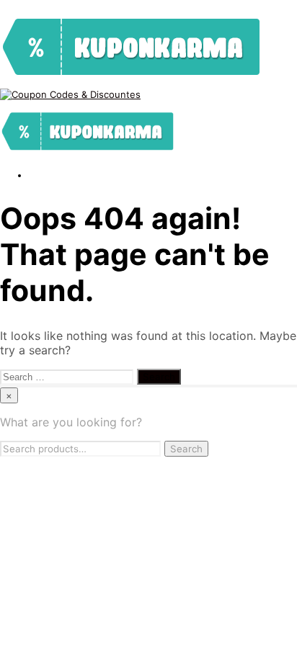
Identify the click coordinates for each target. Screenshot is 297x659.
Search (186, 448)
